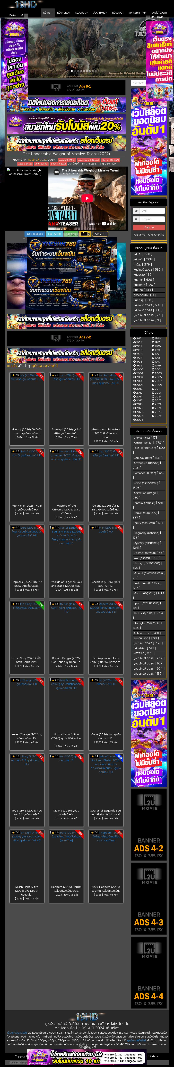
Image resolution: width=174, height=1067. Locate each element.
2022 (139, 412)
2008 (139, 385)
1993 (158, 354)
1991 (157, 350)
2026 (139, 420)
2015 (158, 397)
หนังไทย (143, 290)
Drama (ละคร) (147, 437)
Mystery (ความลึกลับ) (147, 545)
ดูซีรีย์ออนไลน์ (145, 295)
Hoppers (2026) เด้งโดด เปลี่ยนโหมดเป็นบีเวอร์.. (27, 584)
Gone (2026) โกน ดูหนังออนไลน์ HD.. (106, 736)
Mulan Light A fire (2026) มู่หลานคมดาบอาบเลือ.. (26, 891)
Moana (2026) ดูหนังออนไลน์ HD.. (66, 813)
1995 (158, 358)
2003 (158, 373)
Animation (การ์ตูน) (145, 495)
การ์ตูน (143, 264)
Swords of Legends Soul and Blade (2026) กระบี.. (66, 584)
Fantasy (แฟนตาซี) (148, 505)
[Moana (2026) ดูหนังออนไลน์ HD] (66, 782)
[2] (87, 1057)
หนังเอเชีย (143, 274)
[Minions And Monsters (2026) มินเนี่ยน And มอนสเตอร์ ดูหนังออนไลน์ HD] (106, 400)
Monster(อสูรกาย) (148, 595)
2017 (158, 400)
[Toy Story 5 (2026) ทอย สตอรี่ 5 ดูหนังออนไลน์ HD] (27, 782)
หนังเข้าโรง (145, 648)
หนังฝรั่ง (144, 259)
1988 (158, 346)
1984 (139, 342)
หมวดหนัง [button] (80, 13)
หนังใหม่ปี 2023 (148, 305)
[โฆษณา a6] (66, 104)
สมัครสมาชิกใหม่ (155, 235)
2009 (158, 385)
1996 (139, 362)
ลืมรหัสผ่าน (139, 235)
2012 (139, 393)
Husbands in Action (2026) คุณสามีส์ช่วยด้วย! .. (66, 738)
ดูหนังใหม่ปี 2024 (149, 663)
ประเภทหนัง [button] (99, 13)
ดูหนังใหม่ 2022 (148, 643)
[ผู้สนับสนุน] (72, 256)
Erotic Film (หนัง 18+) (147, 585)
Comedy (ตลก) (148, 457)
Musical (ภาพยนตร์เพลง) (149, 575)
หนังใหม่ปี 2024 (148, 310)
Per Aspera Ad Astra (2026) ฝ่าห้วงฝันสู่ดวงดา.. (105, 660)
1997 (158, 362)
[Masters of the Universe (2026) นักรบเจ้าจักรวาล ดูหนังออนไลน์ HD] (66, 477)
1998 (139, 366)
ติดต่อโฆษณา (159, 13)
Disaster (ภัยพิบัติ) (149, 552)
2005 (158, 377)
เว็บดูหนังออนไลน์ (17, 1033)
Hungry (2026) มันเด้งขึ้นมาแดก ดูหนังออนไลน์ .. (27, 431)
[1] (66, 124)
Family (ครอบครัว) (148, 525)
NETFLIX (144, 653)
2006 (139, 381)
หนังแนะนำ (118, 13)
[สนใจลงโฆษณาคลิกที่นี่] (149, 141)
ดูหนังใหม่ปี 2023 (149, 658)
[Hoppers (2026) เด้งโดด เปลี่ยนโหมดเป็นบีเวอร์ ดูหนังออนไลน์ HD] (27, 553)
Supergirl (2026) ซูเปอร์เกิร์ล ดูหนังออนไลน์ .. (66, 431)
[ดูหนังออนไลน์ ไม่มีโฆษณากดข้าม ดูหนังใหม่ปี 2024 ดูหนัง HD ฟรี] (26, 4)
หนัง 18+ (144, 279)
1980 (158, 338)
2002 (139, 373)
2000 (140, 369)
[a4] (149, 973)
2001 (158, 369)
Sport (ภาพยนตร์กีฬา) (147, 605)
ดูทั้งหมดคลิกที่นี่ (44, 366)
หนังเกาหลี (144, 284)
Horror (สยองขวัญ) (146, 515)
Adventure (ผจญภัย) (147, 465)
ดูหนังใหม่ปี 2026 (147, 320)
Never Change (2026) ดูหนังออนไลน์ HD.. (27, 736)
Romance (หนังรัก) (148, 475)
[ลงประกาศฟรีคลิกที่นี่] (149, 824)
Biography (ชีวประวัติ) (147, 535)
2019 (158, 404)
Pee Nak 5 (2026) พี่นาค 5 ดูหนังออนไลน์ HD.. (27, 508)
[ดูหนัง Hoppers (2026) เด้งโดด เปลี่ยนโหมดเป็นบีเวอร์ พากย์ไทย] (106, 858)
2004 (140, 377)
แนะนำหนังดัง (146, 638)
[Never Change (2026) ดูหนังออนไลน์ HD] (27, 705)
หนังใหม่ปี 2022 (37, 160)
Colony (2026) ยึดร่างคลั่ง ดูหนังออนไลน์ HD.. (106, 508)
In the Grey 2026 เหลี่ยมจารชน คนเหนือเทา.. (27, 660)
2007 (158, 381)
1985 (158, 342)
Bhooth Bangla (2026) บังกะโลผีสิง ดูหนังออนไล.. (66, 660)
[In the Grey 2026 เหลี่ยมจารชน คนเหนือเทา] (27, 629)
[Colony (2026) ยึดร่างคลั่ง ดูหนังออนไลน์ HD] (106, 477)
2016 (139, 400)
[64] (66, 143)
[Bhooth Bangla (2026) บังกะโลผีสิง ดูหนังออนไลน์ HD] (66, 629)
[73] (66, 355)
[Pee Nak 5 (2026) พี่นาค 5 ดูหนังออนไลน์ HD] (27, 477)
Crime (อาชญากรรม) (146, 485)
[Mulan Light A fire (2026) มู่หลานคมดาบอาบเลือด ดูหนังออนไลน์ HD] (27, 858)
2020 (139, 408)
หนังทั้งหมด (63, 13)
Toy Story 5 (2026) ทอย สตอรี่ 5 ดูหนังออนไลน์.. (27, 813)
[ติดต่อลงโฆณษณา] (66, 321)
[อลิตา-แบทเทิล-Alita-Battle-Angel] (87, 48)
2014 (139, 397)
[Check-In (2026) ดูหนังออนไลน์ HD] (106, 553)
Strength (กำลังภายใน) (147, 625)
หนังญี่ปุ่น (143, 300)
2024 (139, 416)
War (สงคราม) (147, 558)
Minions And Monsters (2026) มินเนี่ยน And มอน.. (106, 433)
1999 (158, 366)
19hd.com (154, 1056)
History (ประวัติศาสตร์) (147, 565)
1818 (138, 338)
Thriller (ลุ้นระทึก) (148, 615)
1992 (139, 354)
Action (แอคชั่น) (149, 442)
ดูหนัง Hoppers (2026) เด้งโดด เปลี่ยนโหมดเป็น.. (106, 889)
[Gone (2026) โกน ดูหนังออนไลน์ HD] (106, 705)
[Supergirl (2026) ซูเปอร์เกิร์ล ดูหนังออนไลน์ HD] (66, 400)
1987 (139, 346)
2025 (158, 416)
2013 (158, 393)
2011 (157, 389)
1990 (139, 350)
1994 (139, 358)
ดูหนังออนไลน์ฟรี (136, 1040)
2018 (139, 404)
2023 (158, 412)
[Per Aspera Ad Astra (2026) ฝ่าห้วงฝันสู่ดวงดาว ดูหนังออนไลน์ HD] (106, 629)
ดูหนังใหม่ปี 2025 (148, 315)
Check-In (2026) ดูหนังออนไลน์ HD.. (106, 584)
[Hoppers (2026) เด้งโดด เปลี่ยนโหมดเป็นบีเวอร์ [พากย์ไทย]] (66, 858)
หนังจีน (143, 254)
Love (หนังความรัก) (149, 450)
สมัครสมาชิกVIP (137, 13)
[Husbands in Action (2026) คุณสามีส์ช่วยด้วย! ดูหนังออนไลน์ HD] (66, 705)
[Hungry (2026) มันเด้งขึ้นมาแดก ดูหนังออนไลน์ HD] (27, 400)
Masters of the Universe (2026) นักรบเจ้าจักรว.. (66, 510)
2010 (139, 389)
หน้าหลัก (47, 13)
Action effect (147, 633)
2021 (158, 408)
